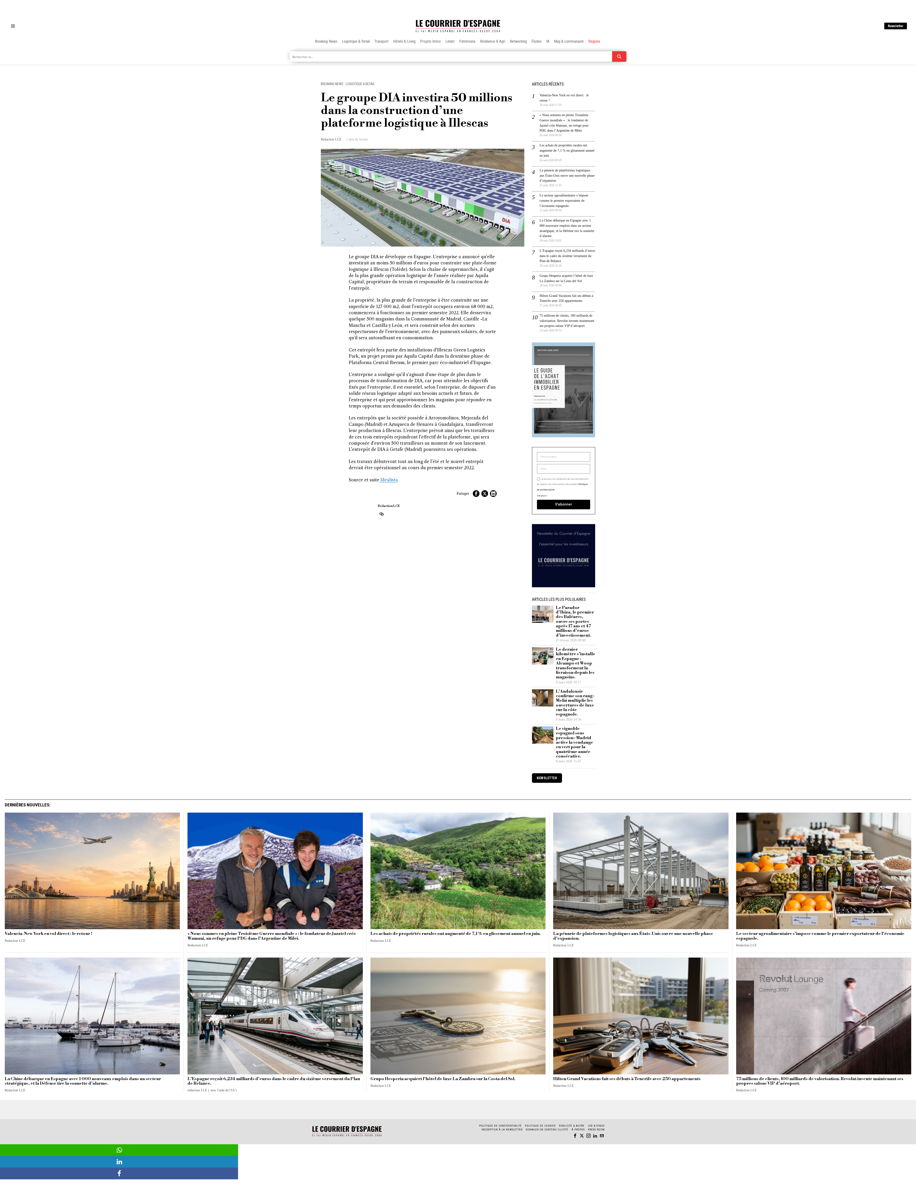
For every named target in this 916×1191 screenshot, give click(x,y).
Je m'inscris (507, 636)
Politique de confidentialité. (486, 654)
